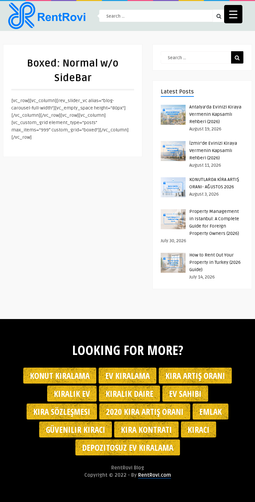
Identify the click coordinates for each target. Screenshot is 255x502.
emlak (210, 411)
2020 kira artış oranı (145, 411)
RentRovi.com (154, 475)
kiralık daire (129, 393)
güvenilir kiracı (75, 429)
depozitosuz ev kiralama (127, 447)
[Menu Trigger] (233, 14)
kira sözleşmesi (61, 411)
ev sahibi (185, 393)
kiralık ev (72, 393)
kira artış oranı (195, 375)
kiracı (199, 429)
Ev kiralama (127, 375)
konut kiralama (60, 375)
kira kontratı (146, 429)
